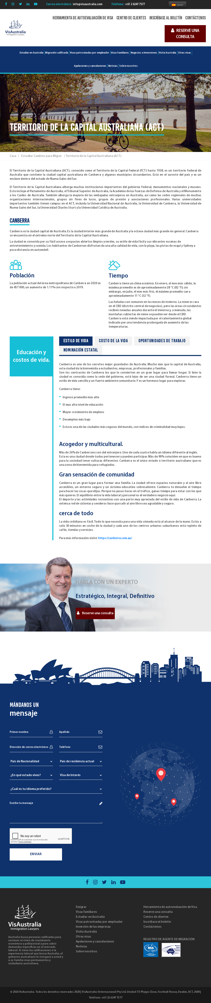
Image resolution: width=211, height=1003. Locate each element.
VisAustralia (26, 992)
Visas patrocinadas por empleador (89, 52)
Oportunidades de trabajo (162, 341)
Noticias (81, 946)
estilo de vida (75, 341)
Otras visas (83, 936)
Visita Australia (167, 52)
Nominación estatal (80, 350)
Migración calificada (56, 52)
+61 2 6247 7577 (134, 4)
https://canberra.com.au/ (115, 538)
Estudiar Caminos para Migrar (41, 156)
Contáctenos (195, 18)
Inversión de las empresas (93, 926)
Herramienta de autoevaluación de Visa (83, 18)
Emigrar (81, 907)
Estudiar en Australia (31, 52)
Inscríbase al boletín (165, 18)
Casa (13, 156)
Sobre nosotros (86, 951)
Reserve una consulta (98, 613)
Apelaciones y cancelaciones (95, 941)
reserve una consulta (187, 33)
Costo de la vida (113, 341)
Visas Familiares (86, 912)
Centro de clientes (131, 18)
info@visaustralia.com (87, 4)
